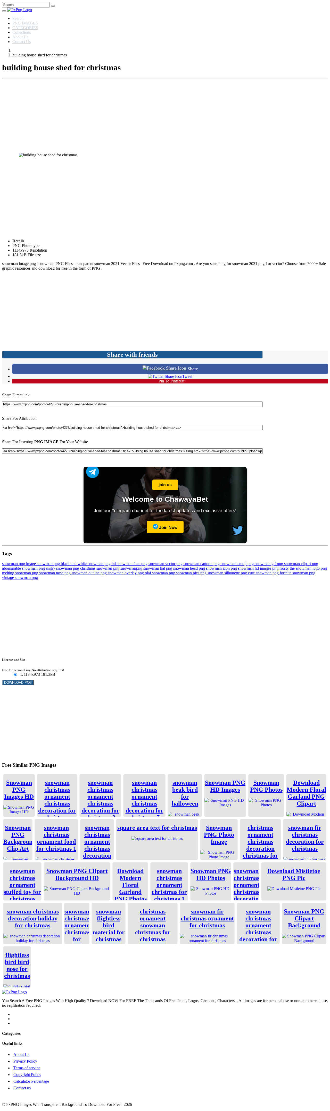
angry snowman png (63, 568)
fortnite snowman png (297, 573)
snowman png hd (102, 563)
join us (165, 485)
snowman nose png (55, 573)
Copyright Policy (27, 1074)
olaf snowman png (160, 573)
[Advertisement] (165, 117)
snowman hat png (158, 568)
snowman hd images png (258, 568)
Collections (21, 32)
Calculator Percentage (31, 1081)
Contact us (22, 1088)
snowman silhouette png (228, 573)
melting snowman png (20, 573)
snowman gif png (269, 563)
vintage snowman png (20, 577)
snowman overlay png (126, 573)
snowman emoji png (238, 563)
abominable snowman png (24, 568)
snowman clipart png (301, 563)
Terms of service (26, 1068)
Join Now (167, 527)
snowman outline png (90, 573)
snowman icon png (222, 568)
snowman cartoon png (202, 563)
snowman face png (132, 563)
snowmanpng (131, 568)
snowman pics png (192, 573)
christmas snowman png (100, 568)
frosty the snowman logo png (303, 568)
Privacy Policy (25, 1061)
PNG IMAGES (25, 23)
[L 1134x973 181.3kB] (15, 675)
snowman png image (19, 563)
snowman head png (189, 568)
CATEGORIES (25, 27)
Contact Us (21, 41)
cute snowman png (264, 573)
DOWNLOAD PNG (18, 683)
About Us (20, 37)
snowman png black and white (62, 563)
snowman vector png (166, 563)
